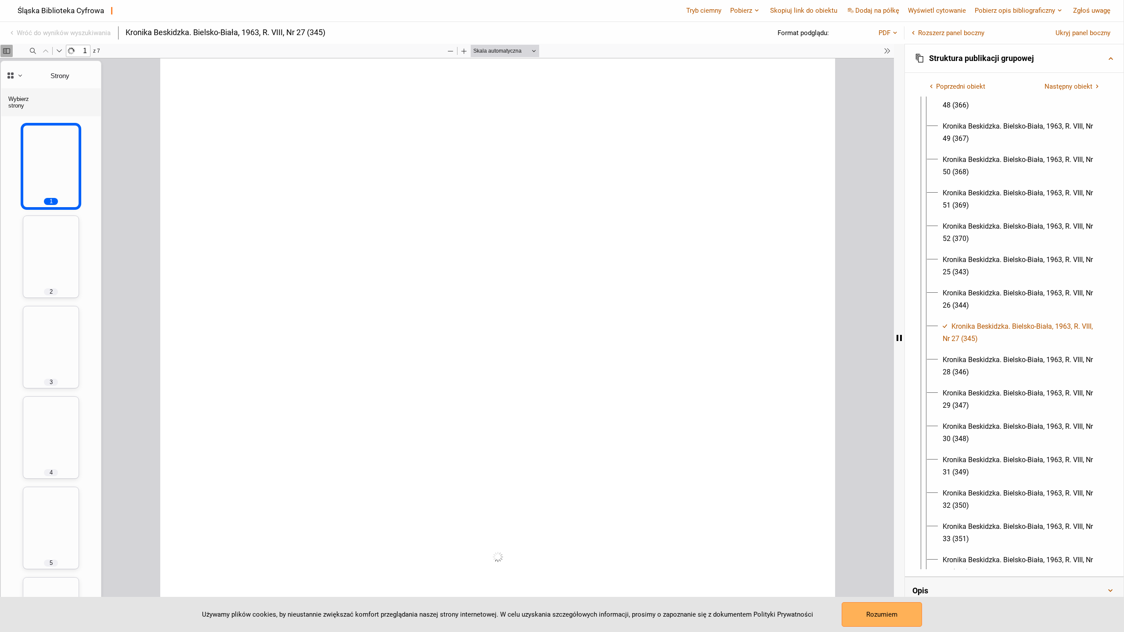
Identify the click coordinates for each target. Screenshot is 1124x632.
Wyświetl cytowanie (937, 10)
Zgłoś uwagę (1091, 10)
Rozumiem (881, 614)
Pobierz (741, 10)
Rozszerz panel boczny (951, 33)
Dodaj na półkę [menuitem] (877, 10)
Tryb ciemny (703, 10)
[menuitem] (1022, 99)
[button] (1014, 58)
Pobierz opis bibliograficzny (1015, 10)
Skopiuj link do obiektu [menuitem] (803, 10)
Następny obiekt (1068, 86)
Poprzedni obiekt (960, 86)
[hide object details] (899, 338)
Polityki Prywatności (783, 614)
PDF (884, 33)
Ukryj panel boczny (1083, 33)
